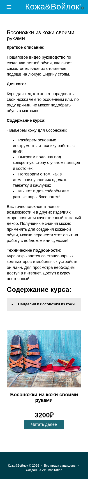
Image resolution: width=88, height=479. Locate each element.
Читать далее (44, 424)
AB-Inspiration (52, 470)
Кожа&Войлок (52, 6)
